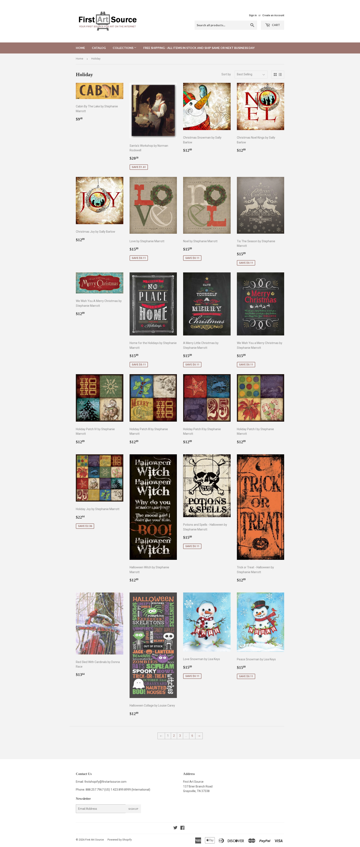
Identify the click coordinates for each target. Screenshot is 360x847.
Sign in (253, 15)
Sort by (226, 74)
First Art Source (94, 839)
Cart (275, 25)
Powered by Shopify (120, 839)
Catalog (99, 48)
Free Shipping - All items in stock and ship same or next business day (199, 48)
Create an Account (273, 15)
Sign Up (133, 808)
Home (80, 48)
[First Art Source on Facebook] (182, 828)
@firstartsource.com (112, 781)
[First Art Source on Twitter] (175, 828)
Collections (123, 48)
